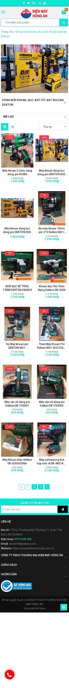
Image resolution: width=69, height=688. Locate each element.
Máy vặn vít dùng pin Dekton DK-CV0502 (52, 403)
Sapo (42, 608)
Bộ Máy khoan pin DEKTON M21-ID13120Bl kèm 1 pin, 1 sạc (17, 346)
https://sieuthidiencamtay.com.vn (33, 548)
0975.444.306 (23, 539)
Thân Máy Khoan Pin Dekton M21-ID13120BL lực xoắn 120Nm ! (52, 346)
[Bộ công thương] (16, 586)
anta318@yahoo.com (22, 543)
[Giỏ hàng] (63, 12)
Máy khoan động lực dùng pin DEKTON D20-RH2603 (17, 230)
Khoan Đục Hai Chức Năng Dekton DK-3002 (52, 288)
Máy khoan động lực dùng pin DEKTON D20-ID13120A (51, 172)
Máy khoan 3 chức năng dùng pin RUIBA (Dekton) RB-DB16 (17, 172)
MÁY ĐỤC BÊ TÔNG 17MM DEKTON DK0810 (17, 288)
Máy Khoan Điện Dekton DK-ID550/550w (17, 461)
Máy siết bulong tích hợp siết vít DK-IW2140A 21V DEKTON (52, 461)
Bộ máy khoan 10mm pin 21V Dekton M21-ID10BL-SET (52, 230)
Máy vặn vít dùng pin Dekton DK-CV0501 (17, 403)
